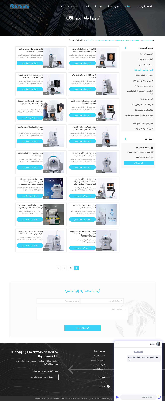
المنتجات (89, 40)
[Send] (117, 397)
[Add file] (159, 397)
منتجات (128, 6)
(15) (144, 110)
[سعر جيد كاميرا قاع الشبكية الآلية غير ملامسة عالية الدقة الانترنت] (53, 136)
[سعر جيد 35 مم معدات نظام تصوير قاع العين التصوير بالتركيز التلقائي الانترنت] (53, 58)
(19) (143, 123)
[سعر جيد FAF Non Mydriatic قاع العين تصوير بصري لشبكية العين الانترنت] (53, 162)
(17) (146, 59)
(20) (147, 99)
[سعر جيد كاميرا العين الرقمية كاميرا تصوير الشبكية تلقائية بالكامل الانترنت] (106, 214)
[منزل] (19, 6)
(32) (143, 70)
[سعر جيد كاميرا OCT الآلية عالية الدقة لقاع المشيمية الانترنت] (106, 84)
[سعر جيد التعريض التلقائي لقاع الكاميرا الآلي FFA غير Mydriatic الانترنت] (106, 110)
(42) (144, 75)
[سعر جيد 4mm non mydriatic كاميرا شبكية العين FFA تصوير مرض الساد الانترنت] (53, 84)
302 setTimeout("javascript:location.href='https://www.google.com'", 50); (123, 40)
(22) (140, 92)
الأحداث (85, 6)
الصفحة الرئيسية (144, 6)
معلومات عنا (113, 6)
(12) (142, 105)
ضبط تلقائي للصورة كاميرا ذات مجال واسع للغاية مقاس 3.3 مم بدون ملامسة (30, 103)
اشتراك (51, 377)
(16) (146, 65)
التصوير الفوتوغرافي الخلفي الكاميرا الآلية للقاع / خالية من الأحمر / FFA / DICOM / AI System (83, 233)
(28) (143, 81)
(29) (146, 54)
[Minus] (117, 344)
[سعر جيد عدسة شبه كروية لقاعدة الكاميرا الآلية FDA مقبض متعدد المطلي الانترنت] (106, 136)
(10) (144, 129)
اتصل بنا (98, 6)
